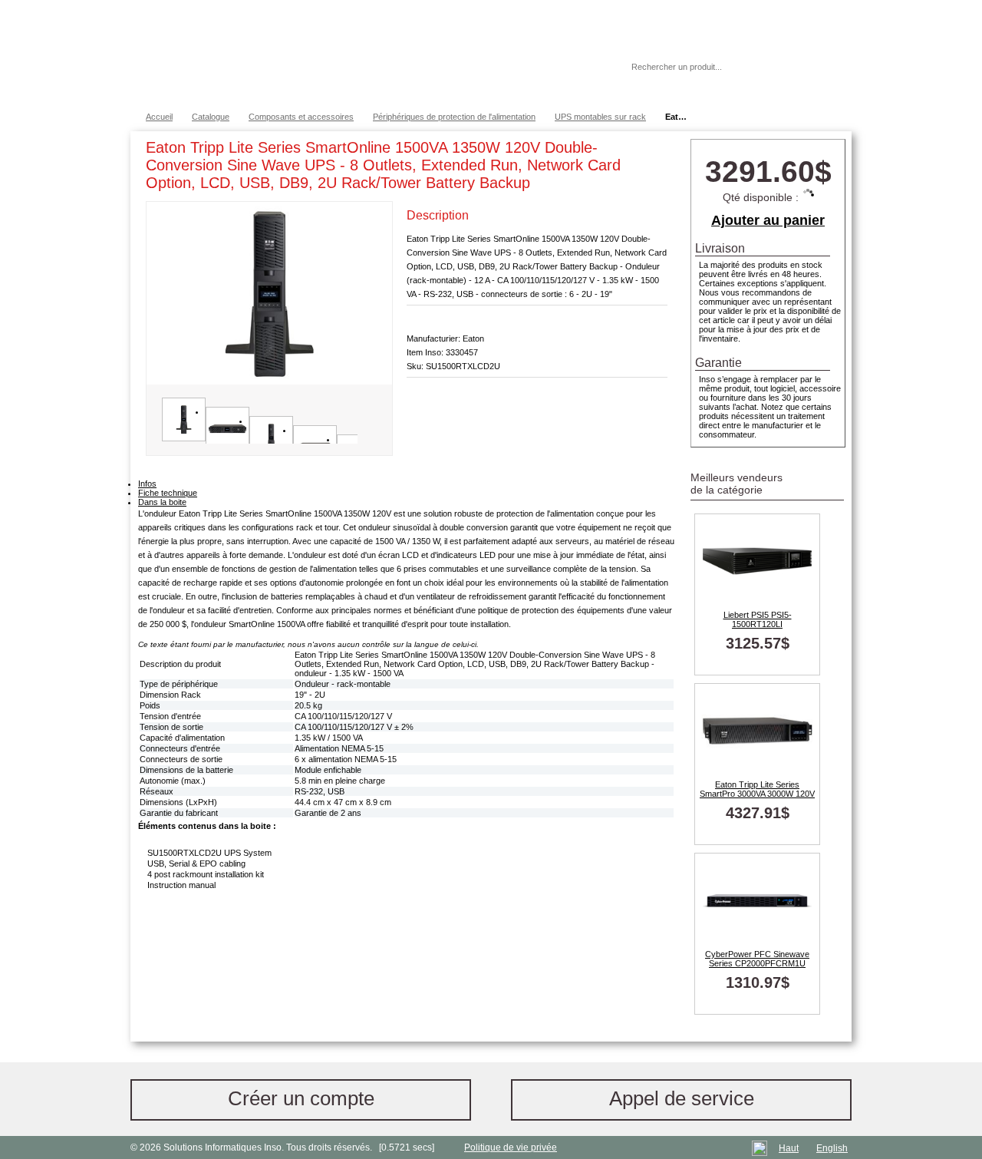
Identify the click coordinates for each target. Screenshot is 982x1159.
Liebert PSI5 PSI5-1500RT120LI (757, 619)
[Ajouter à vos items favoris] (655, 150)
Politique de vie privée (510, 1147)
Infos (147, 483)
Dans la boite (162, 502)
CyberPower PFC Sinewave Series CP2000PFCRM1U (757, 958)
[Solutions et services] (356, 53)
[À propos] (574, 66)
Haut (789, 1148)
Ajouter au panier (768, 220)
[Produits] (490, 53)
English (832, 1148)
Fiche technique (167, 492)
